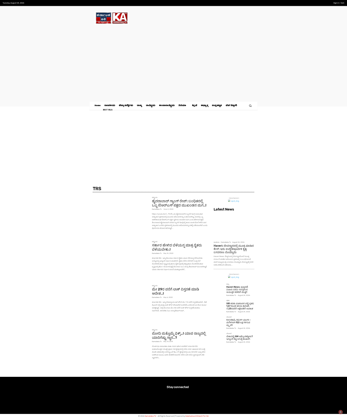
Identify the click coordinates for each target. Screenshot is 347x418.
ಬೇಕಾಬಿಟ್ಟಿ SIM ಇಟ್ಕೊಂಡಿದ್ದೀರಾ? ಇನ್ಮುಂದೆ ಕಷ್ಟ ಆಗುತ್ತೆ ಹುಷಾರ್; (239, 337)
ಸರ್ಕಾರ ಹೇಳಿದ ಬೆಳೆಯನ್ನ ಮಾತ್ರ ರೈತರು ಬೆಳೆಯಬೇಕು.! (177, 247)
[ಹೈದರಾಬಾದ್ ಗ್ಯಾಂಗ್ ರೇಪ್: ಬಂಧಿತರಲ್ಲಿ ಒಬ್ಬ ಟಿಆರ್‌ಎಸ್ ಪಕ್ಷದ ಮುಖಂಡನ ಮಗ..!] (121, 215)
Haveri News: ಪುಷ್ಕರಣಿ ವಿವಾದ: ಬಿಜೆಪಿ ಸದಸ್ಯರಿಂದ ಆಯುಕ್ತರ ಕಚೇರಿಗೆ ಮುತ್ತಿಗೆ (237, 289)
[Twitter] (318, 3)
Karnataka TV (150, 416)
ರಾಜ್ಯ (227, 284)
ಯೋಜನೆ (229, 317)
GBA (227, 301)
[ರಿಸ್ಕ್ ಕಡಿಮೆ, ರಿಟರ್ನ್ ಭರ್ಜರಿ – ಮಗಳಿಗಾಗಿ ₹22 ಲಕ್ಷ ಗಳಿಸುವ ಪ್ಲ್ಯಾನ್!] (219, 321)
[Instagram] (312, 3)
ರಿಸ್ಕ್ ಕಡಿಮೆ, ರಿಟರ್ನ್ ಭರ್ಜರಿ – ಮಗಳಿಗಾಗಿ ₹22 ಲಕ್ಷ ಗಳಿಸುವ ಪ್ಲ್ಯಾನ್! (238, 322)
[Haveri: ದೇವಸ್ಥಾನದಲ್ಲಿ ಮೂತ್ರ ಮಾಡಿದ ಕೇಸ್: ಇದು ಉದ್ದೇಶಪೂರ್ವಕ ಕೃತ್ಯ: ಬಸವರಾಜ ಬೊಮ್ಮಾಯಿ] (234, 226)
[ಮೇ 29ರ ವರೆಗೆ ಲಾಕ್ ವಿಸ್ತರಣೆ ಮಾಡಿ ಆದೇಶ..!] (121, 303)
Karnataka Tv (157, 209)
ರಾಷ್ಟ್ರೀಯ (155, 197)
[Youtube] (324, 3)
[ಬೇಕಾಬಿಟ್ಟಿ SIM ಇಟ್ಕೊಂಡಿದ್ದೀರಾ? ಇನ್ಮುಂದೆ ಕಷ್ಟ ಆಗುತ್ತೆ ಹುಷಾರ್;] (219, 338)
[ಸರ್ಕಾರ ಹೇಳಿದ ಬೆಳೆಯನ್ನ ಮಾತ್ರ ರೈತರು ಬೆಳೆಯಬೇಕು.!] (121, 259)
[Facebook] (307, 3)
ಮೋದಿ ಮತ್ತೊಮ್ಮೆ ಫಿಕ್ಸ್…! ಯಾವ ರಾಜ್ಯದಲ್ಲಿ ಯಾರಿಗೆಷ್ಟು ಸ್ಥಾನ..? (179, 335)
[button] (250, 106)
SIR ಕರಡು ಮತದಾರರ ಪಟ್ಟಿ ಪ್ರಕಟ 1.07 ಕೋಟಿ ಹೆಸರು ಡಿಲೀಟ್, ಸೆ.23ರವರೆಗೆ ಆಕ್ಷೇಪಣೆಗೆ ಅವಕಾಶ (240, 306)
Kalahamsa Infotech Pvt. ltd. (197, 416)
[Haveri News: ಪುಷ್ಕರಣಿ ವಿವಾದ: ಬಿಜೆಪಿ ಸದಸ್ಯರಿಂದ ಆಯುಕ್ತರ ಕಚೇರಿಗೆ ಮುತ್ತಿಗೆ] (219, 288)
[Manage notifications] (340, 412)
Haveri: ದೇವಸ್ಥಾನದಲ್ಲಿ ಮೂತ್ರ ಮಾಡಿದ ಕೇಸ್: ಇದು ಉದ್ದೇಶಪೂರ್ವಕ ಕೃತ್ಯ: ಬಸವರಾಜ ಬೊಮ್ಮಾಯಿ (234, 249)
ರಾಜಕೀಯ (216, 242)
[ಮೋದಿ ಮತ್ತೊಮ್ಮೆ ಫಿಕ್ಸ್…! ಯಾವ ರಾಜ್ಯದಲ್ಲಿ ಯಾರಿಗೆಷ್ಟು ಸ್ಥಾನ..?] (121, 347)
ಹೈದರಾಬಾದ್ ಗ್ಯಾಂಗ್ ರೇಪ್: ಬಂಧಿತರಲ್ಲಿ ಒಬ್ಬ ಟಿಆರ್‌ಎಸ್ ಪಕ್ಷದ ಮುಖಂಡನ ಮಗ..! (179, 203)
